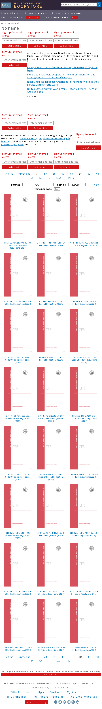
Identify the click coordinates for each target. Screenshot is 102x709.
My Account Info (79, 692)
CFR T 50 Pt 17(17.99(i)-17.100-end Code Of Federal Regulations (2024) (17, 245)
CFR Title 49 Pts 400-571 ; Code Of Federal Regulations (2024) (84, 244)
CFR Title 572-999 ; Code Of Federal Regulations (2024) (84, 302)
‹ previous (24, 173)
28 (45, 657)
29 (54, 657)
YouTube (69, 702)
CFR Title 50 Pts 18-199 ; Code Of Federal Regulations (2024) (17, 302)
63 (97, 173)
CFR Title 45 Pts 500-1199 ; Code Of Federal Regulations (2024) (17, 535)
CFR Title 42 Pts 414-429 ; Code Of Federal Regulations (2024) (51, 648)
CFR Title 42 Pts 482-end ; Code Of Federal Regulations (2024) (84, 592)
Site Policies (20, 692)
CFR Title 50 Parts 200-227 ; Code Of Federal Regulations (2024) (17, 360)
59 (62, 173)
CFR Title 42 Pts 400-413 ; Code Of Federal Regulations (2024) (18, 648)
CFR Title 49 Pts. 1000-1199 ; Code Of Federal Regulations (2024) (84, 360)
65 (40, 177)
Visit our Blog (36, 702)
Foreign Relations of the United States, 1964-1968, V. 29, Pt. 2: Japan (62, 69)
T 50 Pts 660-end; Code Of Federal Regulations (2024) (84, 648)
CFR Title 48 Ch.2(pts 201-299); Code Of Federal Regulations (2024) (51, 418)
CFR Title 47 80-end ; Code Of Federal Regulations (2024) (51, 358)
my (51, 17)
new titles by (20, 17)
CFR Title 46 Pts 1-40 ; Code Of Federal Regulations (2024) (51, 534)
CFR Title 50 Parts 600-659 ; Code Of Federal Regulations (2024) (17, 477)
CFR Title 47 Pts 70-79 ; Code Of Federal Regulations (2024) (51, 302)
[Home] (22, 6)
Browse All (12, 13)
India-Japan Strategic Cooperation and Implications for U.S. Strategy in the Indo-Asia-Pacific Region (61, 76)
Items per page (43, 189)
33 (89, 657)
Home (4, 23)
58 (54, 173)
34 (97, 657)
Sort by (62, 184)
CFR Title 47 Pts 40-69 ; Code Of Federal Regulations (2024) (51, 244)
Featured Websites (83, 696)
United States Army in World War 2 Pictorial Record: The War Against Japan (62, 90)
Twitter (60, 702)
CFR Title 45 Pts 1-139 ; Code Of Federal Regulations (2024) (84, 475)
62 (89, 173)
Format (16, 184)
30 (62, 657)
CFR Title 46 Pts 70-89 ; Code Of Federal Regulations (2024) (84, 534)
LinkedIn (77, 702)
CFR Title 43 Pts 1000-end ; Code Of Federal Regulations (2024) (51, 477)
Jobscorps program (12, 144)
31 (71, 657)
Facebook (55, 702)
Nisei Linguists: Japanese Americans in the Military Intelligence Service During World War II (63, 83)
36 (40, 661)
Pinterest (73, 702)
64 (32, 177)
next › (59, 177)
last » (71, 177)
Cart (74, 17)
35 (32, 661)
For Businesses (16, 696)
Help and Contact (48, 692)
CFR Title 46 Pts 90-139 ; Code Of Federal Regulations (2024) (17, 592)
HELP (65, 17)
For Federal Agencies (48, 696)
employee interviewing (52, 138)
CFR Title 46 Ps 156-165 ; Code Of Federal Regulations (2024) (50, 592)
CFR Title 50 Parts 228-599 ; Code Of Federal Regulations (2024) (17, 418)
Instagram (64, 702)
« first (9, 173)
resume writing (28, 138)
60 (71, 173)
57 (45, 173)
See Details (51, 674)
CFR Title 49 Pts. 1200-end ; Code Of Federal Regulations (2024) (84, 418)
